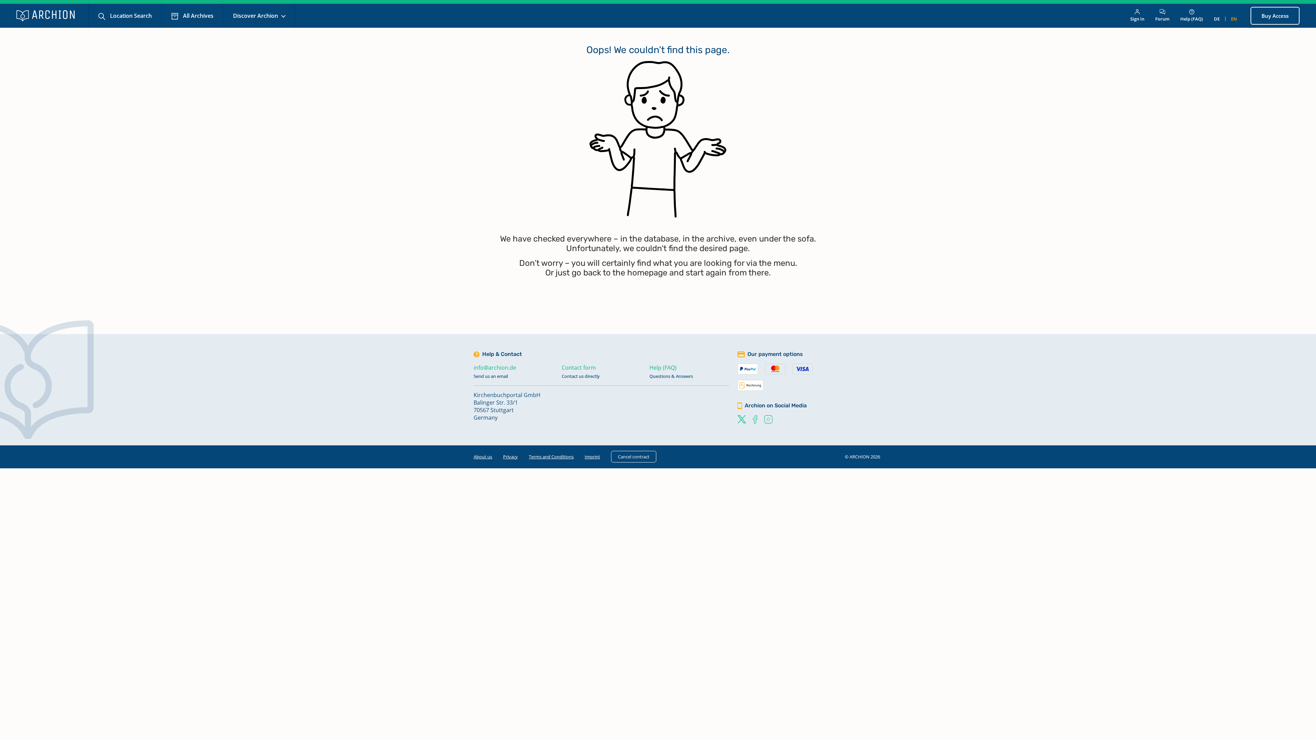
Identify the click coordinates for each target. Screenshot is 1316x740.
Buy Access (1275, 15)
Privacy (510, 457)
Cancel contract (633, 457)
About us (483, 457)
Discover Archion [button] (256, 16)
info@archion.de (495, 367)
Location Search (130, 16)
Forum (1162, 19)
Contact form (579, 367)
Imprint (592, 457)
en (1234, 19)
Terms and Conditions (551, 457)
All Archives (198, 16)
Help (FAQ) (1191, 19)
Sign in (1137, 19)
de (1217, 19)
